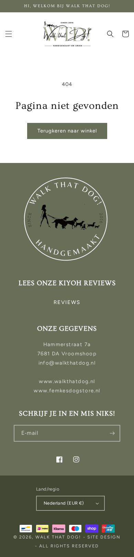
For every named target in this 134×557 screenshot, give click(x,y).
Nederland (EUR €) (64, 503)
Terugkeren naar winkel (67, 131)
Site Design (104, 537)
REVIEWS (67, 302)
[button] (8, 33)
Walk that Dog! (58, 537)
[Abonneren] (112, 433)
